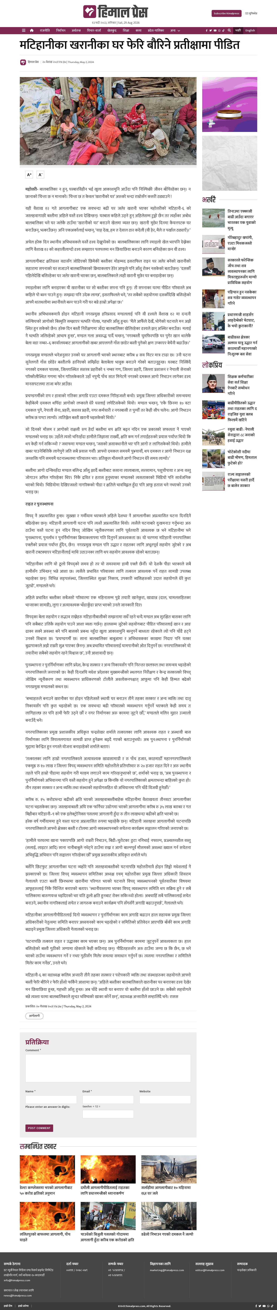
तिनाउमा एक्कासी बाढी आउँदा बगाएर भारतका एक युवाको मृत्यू (242, 220)
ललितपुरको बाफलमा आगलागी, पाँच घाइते (45, 1237)
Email (87, 1091)
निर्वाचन (60, 30)
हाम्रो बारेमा (23, 1306)
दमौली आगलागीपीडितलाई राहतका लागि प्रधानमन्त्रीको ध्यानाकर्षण (105, 1191)
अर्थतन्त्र (76, 30)
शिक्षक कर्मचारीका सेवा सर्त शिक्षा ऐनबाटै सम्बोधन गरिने (241, 385)
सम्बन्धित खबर (38, 1146)
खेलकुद (111, 30)
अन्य (173, 30)
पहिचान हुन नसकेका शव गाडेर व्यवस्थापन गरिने (242, 298)
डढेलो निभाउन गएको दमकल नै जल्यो (167, 1234)
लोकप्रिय (212, 365)
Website (145, 1091)
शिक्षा (126, 30)
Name (30, 1091)
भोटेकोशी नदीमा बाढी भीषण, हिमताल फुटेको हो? (242, 457)
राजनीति (45, 30)
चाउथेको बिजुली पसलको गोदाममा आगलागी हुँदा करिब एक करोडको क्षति (107, 1237)
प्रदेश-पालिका (156, 30)
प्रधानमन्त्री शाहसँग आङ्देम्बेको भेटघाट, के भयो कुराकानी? (241, 320)
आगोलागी (34, 1015)
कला (139, 30)
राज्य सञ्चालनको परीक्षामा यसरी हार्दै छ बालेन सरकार (241, 480)
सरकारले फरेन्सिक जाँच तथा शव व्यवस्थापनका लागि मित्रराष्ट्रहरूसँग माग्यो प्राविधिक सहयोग (242, 271)
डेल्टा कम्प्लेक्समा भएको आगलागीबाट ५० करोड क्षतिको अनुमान (46, 1191)
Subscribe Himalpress (226, 13)
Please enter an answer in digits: (47, 1106)
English (250, 30)
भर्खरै (238, 30)
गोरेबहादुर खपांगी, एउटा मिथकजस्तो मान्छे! (240, 243)
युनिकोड (252, 13)
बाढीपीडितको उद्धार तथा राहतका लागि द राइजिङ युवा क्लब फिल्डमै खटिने (242, 411)
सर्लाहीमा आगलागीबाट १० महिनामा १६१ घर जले (166, 1191)
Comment (33, 1050)
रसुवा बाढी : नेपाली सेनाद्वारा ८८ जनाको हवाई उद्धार (241, 435)
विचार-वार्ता (94, 30)
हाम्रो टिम (8, 1306)
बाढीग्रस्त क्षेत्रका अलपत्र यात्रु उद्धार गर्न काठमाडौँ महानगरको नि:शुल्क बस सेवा (242, 345)
